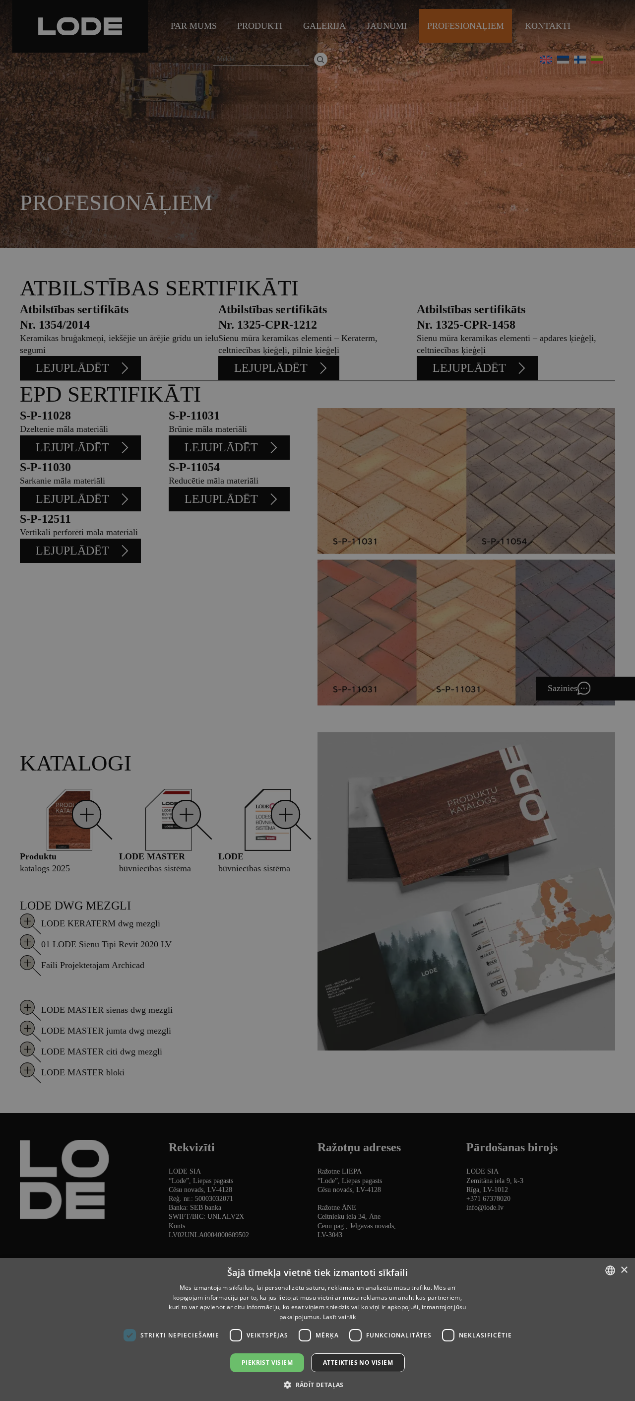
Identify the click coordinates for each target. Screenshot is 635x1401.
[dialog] (317, 700)
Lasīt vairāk (339, 1317)
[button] (317, 1384)
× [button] (624, 1270)
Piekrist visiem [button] (267, 1362)
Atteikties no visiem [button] (358, 1362)
